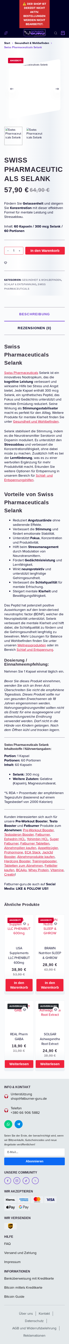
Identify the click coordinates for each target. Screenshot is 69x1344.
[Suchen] (55, 33)
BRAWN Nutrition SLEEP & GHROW (50, 953)
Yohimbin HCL (37, 838)
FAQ (7, 1243)
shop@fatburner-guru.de (29, 1098)
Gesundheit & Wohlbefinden (41, 280)
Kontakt (44, 1313)
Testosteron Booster (19, 834)
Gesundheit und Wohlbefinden (36, 421)
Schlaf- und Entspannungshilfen (28, 477)
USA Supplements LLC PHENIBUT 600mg (19, 955)
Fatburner (42, 834)
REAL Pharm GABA (19, 1036)
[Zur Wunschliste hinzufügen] (5, 262)
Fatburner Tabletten (34, 843)
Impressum (12, 1261)
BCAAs (21, 870)
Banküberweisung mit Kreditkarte (29, 1278)
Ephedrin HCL (14, 838)
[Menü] (6, 33)
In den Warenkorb (44, 251)
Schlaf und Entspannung (35, 649)
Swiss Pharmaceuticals (21, 372)
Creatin (9, 874)
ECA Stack (32, 852)
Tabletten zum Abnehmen (23, 865)
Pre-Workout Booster (38, 830)
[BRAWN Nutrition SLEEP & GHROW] (50, 929)
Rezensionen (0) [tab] (34, 328)
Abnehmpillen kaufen (20, 847)
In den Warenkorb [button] (19, 985)
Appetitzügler (48, 847)
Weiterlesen (19, 1064)
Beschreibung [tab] (34, 314)
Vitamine (57, 870)
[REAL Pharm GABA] (19, 1015)
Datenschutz (34, 1320)
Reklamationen (34, 1335)
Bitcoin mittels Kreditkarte (23, 1287)
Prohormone (13, 852)
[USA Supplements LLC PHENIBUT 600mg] (19, 929)
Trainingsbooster (44, 861)
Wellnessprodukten (31, 645)
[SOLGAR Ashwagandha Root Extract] (50, 1015)
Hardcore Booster (17, 861)
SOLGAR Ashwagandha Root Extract (50, 1039)
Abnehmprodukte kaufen (36, 856)
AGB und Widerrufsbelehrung (34, 1328)
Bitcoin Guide (14, 1296)
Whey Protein (38, 870)
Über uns (26, 1313)
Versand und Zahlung (20, 1252)
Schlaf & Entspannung (20, 284)
